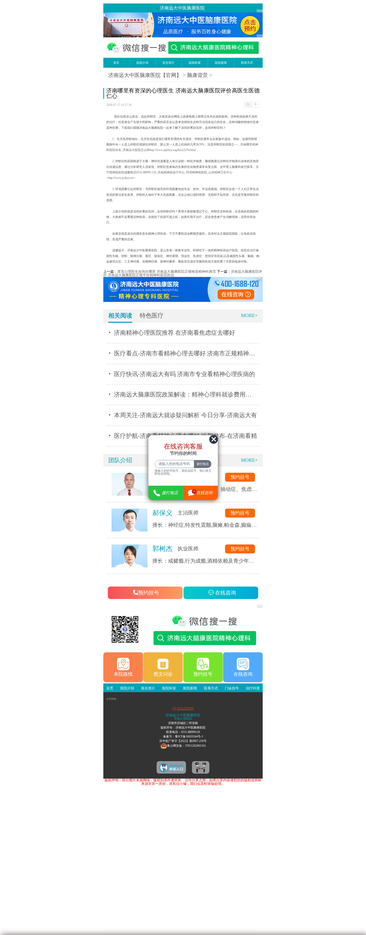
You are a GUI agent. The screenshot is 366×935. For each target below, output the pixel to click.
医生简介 (169, 63)
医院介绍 (142, 63)
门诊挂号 (232, 688)
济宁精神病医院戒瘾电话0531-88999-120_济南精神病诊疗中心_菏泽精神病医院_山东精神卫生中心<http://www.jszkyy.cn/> (182, 172)
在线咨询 (225, 593)
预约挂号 (240, 477)
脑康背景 (197, 75)
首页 (116, 63)
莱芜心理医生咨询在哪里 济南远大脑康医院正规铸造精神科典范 (166, 271)
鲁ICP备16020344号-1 (189, 736)
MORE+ (249, 315)
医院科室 (195, 63)
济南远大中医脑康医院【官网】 (145, 75)
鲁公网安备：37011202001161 (186, 745)
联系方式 (247, 63)
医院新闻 (221, 63)
